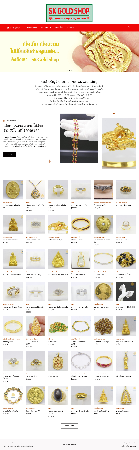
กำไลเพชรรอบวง (99, 274)
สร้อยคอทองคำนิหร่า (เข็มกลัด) (35, 206)
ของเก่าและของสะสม (121, 203)
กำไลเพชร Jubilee (100, 205)
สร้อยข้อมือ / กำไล (98, 203)
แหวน (50, 203)
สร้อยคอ (28, 203)
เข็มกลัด (36, 339)
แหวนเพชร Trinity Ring (12, 307)
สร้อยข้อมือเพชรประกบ (79, 376)
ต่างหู (117, 304)
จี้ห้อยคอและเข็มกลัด (99, 237)
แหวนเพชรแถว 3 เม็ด (79, 205)
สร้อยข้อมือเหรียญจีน (10, 411)
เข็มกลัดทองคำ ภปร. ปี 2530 (34, 343)
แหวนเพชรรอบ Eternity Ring (35, 308)
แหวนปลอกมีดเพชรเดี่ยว (80, 307)
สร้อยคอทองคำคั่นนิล (123, 274)
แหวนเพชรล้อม (31, 376)
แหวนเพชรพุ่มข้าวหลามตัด (58, 307)
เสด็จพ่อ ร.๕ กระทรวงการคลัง (102, 308)
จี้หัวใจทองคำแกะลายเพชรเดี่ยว (103, 241)
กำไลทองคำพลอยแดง (101, 376)
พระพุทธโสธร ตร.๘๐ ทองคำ (123, 412)
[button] (67, 70)
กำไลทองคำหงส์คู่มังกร (56, 240)
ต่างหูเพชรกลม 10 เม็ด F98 (125, 307)
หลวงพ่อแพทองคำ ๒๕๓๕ (12, 274)
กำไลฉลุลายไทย (8, 342)
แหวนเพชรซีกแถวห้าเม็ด (80, 411)
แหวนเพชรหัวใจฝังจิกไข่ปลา (11, 377)
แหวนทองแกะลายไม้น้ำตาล (55, 412)
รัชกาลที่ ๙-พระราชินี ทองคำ (33, 412)
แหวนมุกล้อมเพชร (122, 240)
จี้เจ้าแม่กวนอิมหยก (78, 274)
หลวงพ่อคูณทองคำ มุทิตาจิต (12, 206)
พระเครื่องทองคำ (7, 203)
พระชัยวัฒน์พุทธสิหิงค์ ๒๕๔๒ (101, 412)
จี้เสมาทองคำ (53, 376)
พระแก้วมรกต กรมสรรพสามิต (124, 343)
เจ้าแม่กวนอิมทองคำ (123, 376)
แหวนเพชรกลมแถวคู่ (33, 274)
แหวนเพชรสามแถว (33, 240)
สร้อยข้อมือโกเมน (77, 240)
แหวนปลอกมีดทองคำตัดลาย (57, 206)
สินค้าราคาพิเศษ (120, 237)
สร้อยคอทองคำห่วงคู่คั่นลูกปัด (102, 343)
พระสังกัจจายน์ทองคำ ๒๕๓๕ (11, 241)
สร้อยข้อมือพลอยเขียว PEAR (78, 343)
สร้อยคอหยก (52, 342)
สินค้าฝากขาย (107, 203)
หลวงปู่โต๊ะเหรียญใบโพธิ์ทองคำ (58, 275)
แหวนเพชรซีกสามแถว (124, 205)
